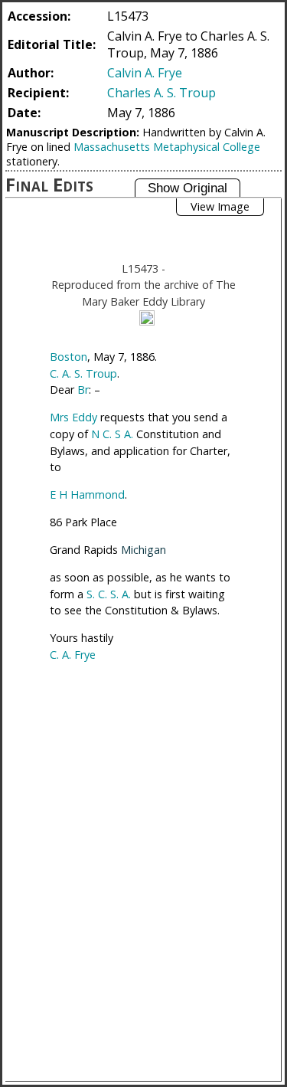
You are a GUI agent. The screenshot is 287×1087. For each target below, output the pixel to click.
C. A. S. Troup (83, 373)
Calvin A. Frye (144, 72)
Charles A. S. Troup (161, 92)
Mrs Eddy (73, 417)
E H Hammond (87, 494)
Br (83, 389)
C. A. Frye (73, 654)
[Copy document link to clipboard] (147, 317)
